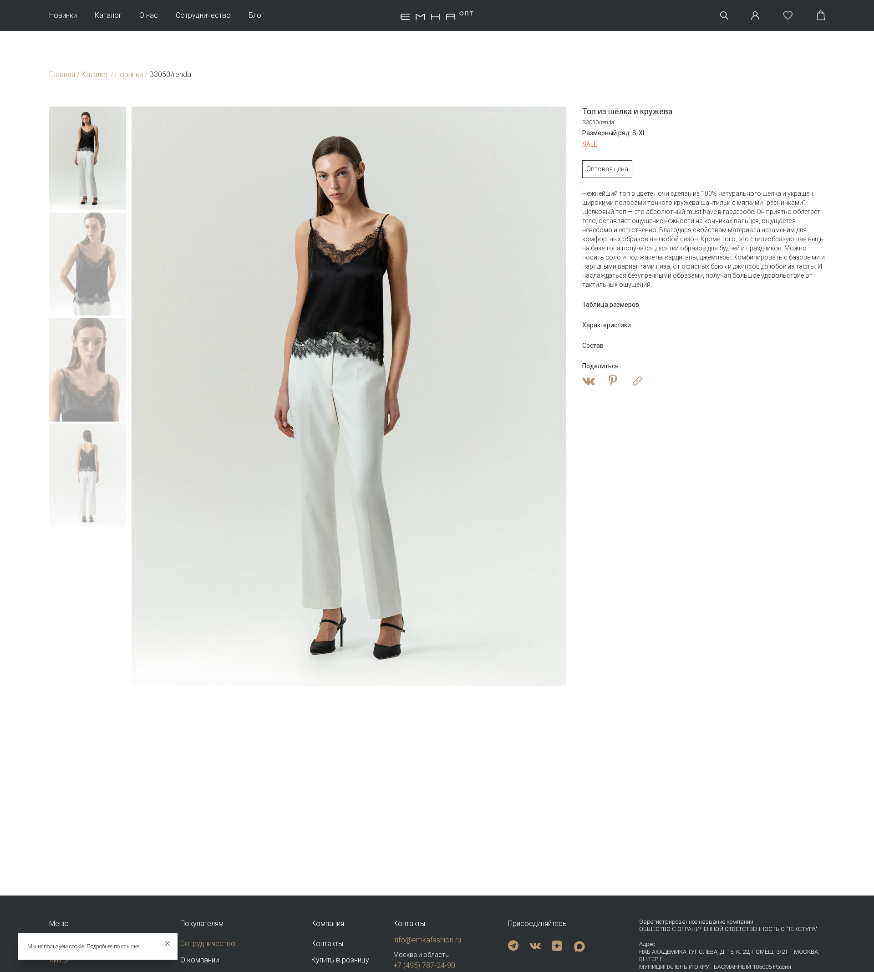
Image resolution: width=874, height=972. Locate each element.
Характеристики (606, 325)
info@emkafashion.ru (427, 940)
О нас (148, 15)
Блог (256, 15)
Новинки (63, 15)
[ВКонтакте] (588, 381)
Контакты (327, 943)
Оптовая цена (607, 169)
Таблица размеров (610, 304)
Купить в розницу (340, 960)
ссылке (130, 946)
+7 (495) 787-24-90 (424, 965)
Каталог (108, 15)
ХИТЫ (58, 960)
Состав (593, 345)
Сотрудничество (203, 15)
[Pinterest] (613, 381)
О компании (199, 960)
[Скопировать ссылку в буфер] (637, 381)
